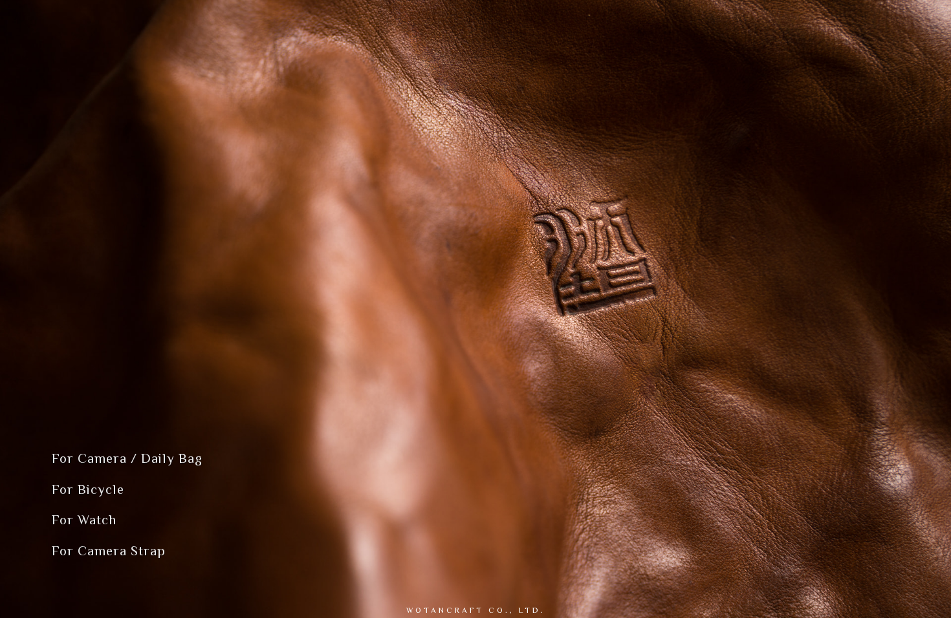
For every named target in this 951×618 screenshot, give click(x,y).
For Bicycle (88, 489)
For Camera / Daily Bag (127, 458)
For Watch (84, 519)
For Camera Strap (109, 551)
